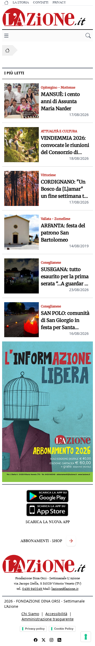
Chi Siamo (30, 613)
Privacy (59, 2)
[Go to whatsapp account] (59, 640)
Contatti (40, 2)
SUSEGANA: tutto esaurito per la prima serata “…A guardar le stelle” (65, 276)
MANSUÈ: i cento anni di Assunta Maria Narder (60, 101)
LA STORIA (21, 2)
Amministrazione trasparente (48, 618)
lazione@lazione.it (64, 589)
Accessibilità (56, 613)
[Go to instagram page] (51, 640)
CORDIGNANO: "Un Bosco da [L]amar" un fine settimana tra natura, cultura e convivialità (65, 189)
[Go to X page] (44, 640)
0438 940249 (32, 589)
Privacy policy (35, 628)
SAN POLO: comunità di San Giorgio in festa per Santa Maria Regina (65, 320)
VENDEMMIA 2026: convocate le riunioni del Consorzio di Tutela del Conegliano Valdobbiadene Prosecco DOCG (65, 145)
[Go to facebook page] (36, 640)
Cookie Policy (63, 628)
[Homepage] (7, 50)
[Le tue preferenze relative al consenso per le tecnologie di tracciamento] (86, 637)
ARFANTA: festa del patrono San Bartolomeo (63, 233)
